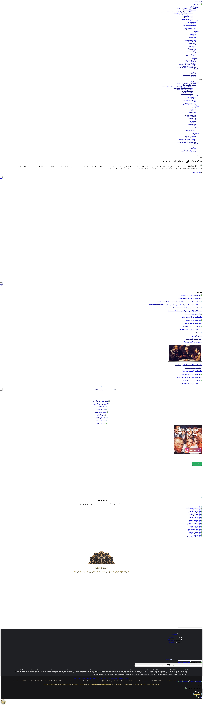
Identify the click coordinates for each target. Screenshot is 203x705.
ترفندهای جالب (192, 49)
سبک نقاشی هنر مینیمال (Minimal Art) (190, 298)
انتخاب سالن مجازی (187, 16)
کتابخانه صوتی (192, 44)
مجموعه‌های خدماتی (190, 61)
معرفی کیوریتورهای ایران (189, 25)
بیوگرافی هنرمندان (194, 20)
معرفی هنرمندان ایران (190, 23)
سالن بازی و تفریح (191, 50)
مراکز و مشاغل (195, 58)
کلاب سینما (193, 34)
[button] (101, 79)
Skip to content (198, 1)
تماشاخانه (196, 31)
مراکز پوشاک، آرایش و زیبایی (188, 66)
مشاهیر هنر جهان (191, 22)
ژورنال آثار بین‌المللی (190, 55)
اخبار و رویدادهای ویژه (190, 28)
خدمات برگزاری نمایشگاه (189, 10)
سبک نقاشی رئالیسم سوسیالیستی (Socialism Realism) (185, 311)
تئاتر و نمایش (192, 37)
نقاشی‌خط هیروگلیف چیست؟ (193, 342)
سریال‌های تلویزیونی (191, 38)
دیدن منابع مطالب (196, 172)
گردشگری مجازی (191, 41)
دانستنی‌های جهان (191, 47)
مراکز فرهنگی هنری (190, 60)
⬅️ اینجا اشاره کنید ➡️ (197, 694)
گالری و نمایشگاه (194, 7)
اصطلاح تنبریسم (197, 336)
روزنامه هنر (196, 26)
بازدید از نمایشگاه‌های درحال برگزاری (186, 8)
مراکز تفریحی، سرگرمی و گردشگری (186, 67)
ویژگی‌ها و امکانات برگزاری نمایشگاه (183, 13)
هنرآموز (194, 32)
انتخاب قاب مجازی (188, 17)
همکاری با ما (192, 73)
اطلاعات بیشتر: (196, 692)
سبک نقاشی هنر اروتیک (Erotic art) (191, 383)
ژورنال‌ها (197, 52)
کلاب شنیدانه (192, 43)
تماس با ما (193, 72)
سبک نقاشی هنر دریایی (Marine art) (191, 329)
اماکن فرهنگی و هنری (190, 63)
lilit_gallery (171, 640)
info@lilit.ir (171, 637)
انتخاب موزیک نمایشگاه (187, 19)
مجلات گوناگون (192, 56)
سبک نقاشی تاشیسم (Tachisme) (192, 371)
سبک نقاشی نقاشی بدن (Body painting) (189, 377)
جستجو (169, 664)
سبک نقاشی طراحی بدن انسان (192, 323)
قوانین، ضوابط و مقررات (189, 75)
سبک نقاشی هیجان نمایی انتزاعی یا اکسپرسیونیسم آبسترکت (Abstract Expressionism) (175, 304)
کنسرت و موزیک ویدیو (190, 40)
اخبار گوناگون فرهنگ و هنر (189, 29)
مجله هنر (193, 53)
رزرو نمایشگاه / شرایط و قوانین (184, 14)
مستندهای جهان (192, 35)
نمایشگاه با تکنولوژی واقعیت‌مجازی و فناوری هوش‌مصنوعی (177, 11)
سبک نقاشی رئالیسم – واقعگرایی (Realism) (188, 365)
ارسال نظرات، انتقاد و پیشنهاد (188, 76)
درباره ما (193, 70)
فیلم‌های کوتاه (192, 46)
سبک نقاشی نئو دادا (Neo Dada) (192, 317)
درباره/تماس (196, 69)
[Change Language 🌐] (200, 2)
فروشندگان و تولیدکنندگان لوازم (187, 64)
